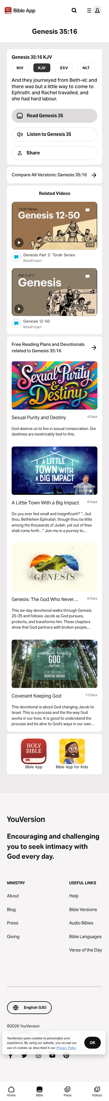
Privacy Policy (66, 1047)
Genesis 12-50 (41, 321)
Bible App (33, 766)
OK (92, 1042)
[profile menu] (93, 10)
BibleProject (32, 261)
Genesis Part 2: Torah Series (54, 254)
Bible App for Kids (72, 766)
